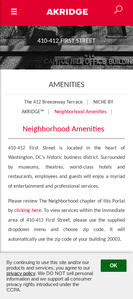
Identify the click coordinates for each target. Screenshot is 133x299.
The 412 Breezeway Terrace (53, 102)
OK (114, 265)
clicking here (27, 210)
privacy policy (20, 273)
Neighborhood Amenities (81, 112)
